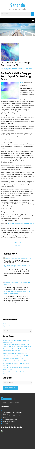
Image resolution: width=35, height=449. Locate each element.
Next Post (17, 245)
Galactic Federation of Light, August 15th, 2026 (15, 353)
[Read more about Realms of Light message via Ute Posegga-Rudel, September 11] (18, 283)
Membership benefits (8, 323)
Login (9, 326)
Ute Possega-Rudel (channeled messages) (12, 68)
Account (13, 326)
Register (5, 326)
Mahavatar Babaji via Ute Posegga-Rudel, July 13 (16, 261)
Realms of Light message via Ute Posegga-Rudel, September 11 (16, 288)
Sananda (17, 5)
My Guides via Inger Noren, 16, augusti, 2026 (14, 361)
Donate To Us (10, 388)
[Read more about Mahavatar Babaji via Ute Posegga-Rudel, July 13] (17, 258)
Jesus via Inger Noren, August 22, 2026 (13, 358)
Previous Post (17, 242)
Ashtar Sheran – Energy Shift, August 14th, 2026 (15, 355)
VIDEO (22, 82)
